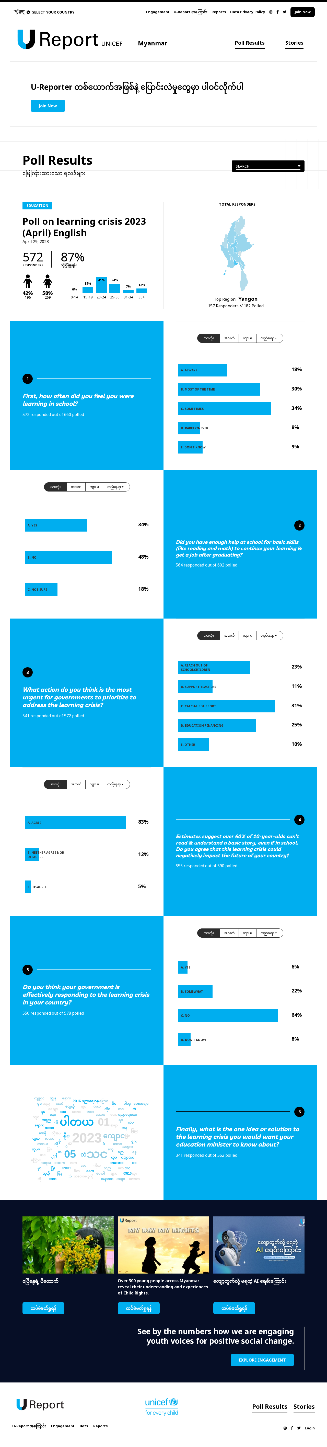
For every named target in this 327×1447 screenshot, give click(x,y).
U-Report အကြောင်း (190, 11)
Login (310, 1428)
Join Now (303, 11)
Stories (294, 42)
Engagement (158, 11)
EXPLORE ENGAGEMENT (262, 1360)
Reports (219, 11)
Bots (84, 1426)
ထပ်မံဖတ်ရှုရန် (43, 1308)
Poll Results (250, 42)
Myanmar (152, 43)
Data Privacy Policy (247, 11)
